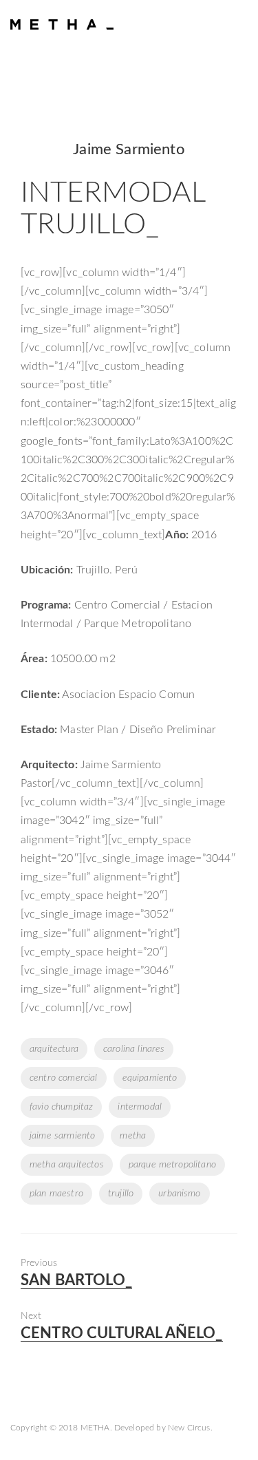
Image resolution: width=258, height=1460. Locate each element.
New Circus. (190, 1428)
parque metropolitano (172, 1165)
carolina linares (134, 1049)
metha (133, 1136)
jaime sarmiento (62, 1136)
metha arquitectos (67, 1165)
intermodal (140, 1107)
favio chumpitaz (61, 1107)
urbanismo (179, 1193)
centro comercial (64, 1078)
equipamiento (150, 1078)
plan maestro (56, 1193)
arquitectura (54, 1049)
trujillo (120, 1193)
